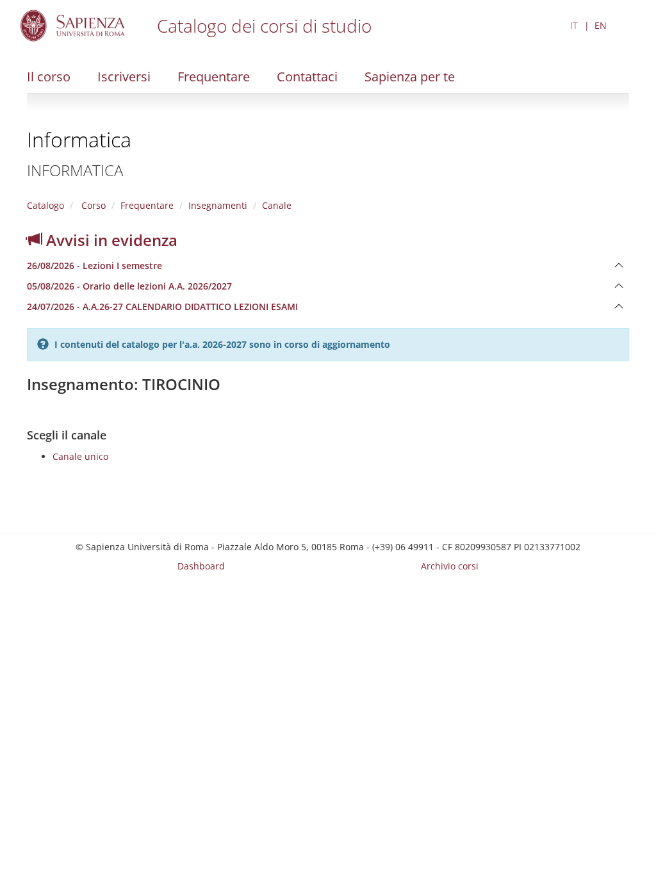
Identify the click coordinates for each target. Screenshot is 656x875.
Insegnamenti (217, 205)
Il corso (48, 76)
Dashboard (201, 566)
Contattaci (307, 76)
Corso (92, 205)
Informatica (79, 139)
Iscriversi (124, 76)
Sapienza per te (410, 76)
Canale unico (80, 456)
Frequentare (213, 76)
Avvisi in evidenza (109, 239)
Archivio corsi (450, 566)
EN (600, 25)
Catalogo (45, 205)
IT (574, 25)
